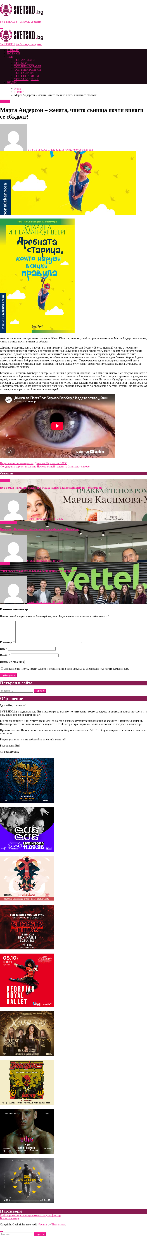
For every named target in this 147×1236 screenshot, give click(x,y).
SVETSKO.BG (41, 149)
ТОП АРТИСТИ (24, 59)
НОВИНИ (13, 53)
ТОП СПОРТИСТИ (26, 76)
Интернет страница (12, 661)
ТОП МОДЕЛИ (24, 63)
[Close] (1, 1231)
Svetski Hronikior (37, 518)
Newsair (42, 1224)
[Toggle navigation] (1, 28)
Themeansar (58, 1224)
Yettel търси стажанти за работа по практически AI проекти (38, 570)
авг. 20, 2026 (55, 518)
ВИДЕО (12, 82)
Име (3, 648)
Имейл (5, 655)
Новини (5, 101)
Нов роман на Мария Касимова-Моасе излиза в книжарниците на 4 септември (51, 487)
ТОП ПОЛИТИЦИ (26, 72)
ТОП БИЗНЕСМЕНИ (27, 69)
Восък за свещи (9, 1218)
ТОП (10, 56)
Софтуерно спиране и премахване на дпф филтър (30, 1215)
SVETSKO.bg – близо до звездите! (21, 21)
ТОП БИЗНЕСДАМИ (27, 66)
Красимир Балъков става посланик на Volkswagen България (39, 529)
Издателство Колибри (79, 149)
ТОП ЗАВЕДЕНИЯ (26, 79)
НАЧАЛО (13, 50)
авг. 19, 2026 (55, 560)
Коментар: (7, 642)
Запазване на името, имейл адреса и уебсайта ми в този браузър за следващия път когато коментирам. (66, 668)
